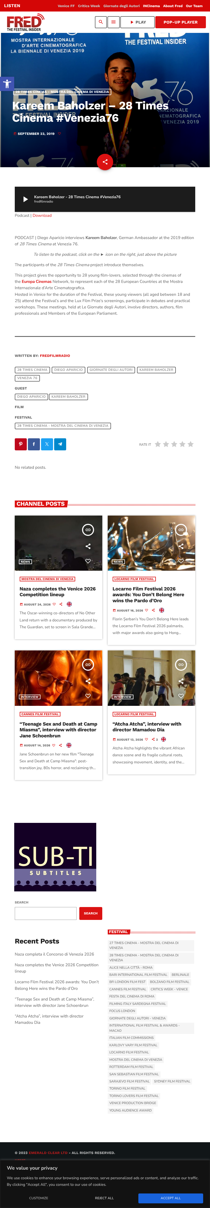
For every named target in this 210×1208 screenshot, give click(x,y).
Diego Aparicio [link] (68, 370)
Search (21, 902)
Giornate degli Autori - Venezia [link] (137, 1018)
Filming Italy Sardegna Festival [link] (137, 1004)
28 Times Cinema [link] (32, 370)
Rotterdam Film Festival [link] (131, 1067)
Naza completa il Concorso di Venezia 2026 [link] (54, 954)
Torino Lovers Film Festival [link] (134, 1096)
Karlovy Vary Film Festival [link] (133, 1045)
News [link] (25, 562)
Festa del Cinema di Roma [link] (131, 996)
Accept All (171, 1198)
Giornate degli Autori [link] (111, 370)
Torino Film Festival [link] (127, 1089)
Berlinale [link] (180, 975)
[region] (105, 1184)
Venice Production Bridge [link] (132, 1103)
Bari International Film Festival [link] (138, 975)
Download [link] (42, 215)
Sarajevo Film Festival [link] (129, 1081)
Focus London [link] (122, 1011)
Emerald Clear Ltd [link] (48, 1153)
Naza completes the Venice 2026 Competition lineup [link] (58, 592)
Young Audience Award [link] (130, 1110)
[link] (7, 84)
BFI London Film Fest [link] (127, 982)
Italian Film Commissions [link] (131, 1038)
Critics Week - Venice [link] (169, 989)
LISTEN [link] (12, 5)
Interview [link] (30, 697)
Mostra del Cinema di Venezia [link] (48, 579)
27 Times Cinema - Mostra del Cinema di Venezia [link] (144, 945)
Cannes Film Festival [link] (40, 714)
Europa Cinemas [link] (37, 282)
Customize (38, 1198)
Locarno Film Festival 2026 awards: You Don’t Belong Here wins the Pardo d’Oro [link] (148, 595)
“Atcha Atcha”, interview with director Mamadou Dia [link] (147, 727)
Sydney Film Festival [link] (172, 1081)
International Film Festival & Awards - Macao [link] (144, 1028)
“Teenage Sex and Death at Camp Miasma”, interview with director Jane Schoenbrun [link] (58, 730)
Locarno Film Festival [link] (134, 579)
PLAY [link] (137, 22)
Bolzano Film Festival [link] (169, 982)
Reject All (104, 1198)
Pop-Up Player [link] (181, 22)
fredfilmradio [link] (55, 356)
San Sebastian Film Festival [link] (134, 1074)
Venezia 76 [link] (27, 378)
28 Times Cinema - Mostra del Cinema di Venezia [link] (62, 92)
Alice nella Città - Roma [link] (131, 968)
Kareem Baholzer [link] (156, 370)
